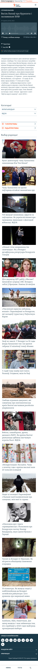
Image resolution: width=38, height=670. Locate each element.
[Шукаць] (30, 668)
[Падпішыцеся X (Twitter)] (11, 640)
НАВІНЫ (8, 668)
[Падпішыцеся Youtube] (15, 640)
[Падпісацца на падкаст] (19, 640)
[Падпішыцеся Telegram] (31, 640)
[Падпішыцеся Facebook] (6, 640)
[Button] (5, 44)
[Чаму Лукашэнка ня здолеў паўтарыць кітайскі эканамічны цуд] (19, 176)
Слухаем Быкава (7, 10)
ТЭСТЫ (20, 668)
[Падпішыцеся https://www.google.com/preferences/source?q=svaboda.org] (2, 640)
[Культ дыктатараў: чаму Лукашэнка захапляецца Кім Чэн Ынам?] (19, 149)
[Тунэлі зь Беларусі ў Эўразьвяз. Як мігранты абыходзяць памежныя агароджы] (19, 547)
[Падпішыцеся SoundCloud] (23, 640)
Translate (29, 1)
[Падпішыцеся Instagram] (27, 640)
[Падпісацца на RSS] (2, 644)
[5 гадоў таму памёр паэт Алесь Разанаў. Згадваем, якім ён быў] (19, 359)
